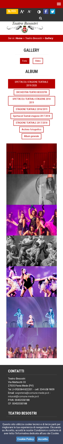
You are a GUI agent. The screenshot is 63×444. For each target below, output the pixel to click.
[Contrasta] (39, 12)
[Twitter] (52, 11)
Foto (24, 60)
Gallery (49, 38)
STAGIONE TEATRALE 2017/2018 (31, 122)
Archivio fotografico (31, 129)
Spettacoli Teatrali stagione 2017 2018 (31, 115)
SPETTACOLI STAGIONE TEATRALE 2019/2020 (31, 83)
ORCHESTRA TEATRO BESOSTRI (31, 92)
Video (38, 60)
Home (19, 38)
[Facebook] (45, 11)
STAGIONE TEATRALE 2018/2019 (31, 109)
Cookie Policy (25, 439)
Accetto (43, 439)
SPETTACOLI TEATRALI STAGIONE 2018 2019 (32, 100)
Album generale (31, 136)
